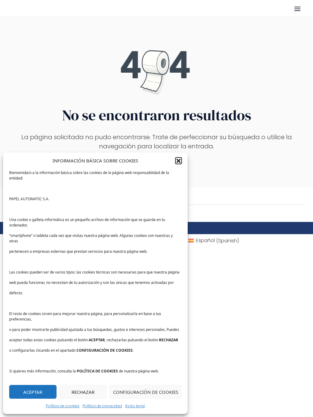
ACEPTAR (32, 392)
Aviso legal (135, 405)
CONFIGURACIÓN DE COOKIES (145, 392)
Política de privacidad (102, 405)
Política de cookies (62, 405)
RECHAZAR (83, 392)
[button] (178, 161)
